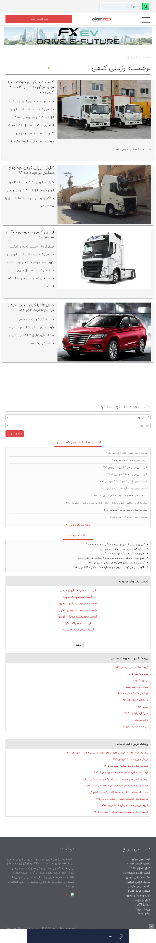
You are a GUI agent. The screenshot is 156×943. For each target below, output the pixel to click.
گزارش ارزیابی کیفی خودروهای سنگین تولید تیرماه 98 (115, 544)
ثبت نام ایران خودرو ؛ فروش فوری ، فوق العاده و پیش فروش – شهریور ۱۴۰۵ (106, 503)
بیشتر (78, 644)
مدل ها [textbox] (144, 425)
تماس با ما (144, 913)
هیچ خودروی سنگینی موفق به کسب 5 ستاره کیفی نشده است (111, 558)
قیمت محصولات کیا (78, 623)
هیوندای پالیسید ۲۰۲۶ (136, 713)
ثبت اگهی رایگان (39, 19)
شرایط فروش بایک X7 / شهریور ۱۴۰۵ (127, 474)
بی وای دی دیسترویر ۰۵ (135, 726)
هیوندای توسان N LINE (135, 700)
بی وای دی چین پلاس (136, 687)
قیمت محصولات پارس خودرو (78, 603)
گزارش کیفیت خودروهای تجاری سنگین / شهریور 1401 (116, 563)
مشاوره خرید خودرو (139, 890)
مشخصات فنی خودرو (138, 877)
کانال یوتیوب (142, 899)
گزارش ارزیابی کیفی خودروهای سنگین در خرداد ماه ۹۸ (31, 170)
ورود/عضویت (143, 909)
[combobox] (78, 417)
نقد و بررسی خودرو (139, 886)
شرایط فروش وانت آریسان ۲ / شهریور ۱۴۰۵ (124, 488)
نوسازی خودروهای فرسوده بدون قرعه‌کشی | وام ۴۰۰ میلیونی (115, 779)
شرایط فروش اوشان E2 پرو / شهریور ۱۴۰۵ (125, 467)
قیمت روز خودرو (141, 859)
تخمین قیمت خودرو (139, 863)
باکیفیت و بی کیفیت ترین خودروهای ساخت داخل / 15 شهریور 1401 (109, 567)
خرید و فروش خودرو (138, 895)
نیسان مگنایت (140, 680)
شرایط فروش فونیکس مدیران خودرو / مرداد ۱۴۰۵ (122, 799)
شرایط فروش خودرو (139, 881)
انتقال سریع (15, 433)
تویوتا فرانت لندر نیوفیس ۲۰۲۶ (131, 667)
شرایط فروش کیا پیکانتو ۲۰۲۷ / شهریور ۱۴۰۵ (123, 481)
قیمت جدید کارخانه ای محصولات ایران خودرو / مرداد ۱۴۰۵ (117, 785)
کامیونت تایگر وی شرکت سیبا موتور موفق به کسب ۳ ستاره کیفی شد (31, 87)
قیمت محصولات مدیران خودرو (78, 616)
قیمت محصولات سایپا (78, 596)
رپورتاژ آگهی (143, 904)
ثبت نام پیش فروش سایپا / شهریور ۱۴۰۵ (125, 510)
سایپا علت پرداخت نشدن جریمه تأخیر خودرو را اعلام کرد (118, 792)
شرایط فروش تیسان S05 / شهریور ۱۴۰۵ (126, 453)
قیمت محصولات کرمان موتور (78, 610)
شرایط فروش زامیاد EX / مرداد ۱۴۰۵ (128, 517)
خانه (148, 57)
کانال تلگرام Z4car (140, 867)
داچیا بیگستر (141, 720)
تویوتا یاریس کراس (138, 674)
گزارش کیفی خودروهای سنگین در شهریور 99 (121, 549)
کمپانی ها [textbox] (143, 417)
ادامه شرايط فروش (80, 524)
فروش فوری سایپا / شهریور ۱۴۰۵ (129, 460)
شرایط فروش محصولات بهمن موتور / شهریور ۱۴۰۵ (120, 496)
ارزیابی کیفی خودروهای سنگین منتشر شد (30, 234)
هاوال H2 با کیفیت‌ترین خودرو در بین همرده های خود (31, 307)
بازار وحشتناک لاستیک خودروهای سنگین (123, 553)
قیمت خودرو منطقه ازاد (137, 872)
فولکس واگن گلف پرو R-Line (133, 693)
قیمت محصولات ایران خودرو (78, 590)
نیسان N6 (143, 707)
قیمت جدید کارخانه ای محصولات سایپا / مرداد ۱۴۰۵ (121, 772)
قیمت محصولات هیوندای (78, 629)
